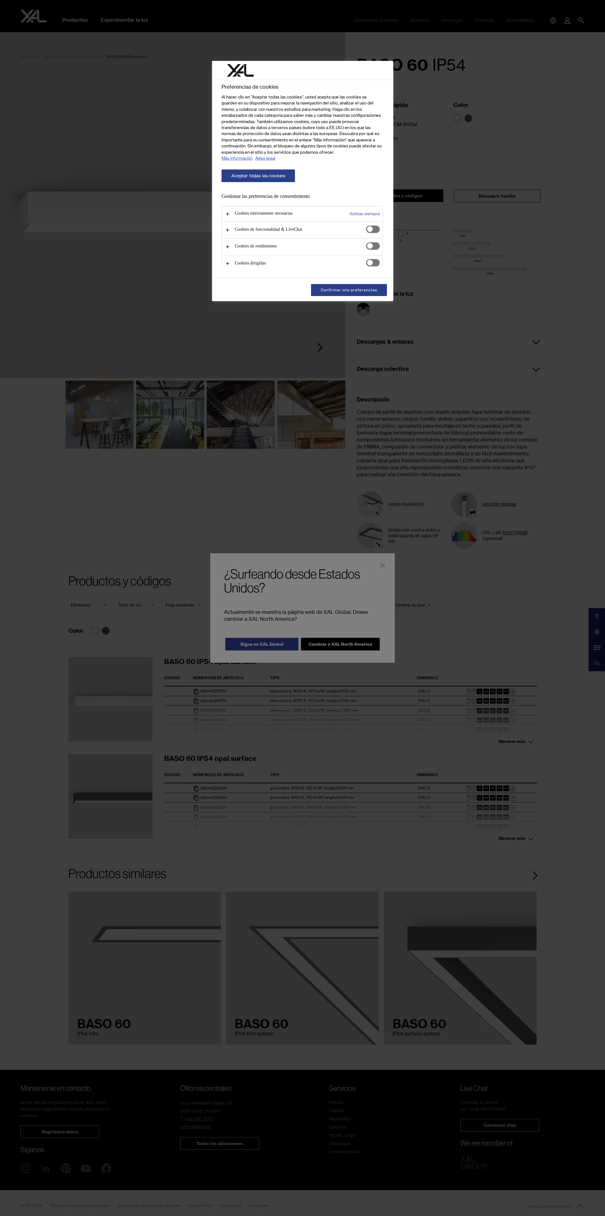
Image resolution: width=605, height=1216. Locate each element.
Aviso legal (265, 158)
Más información (237, 158)
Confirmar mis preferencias (349, 290)
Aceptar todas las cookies (258, 176)
